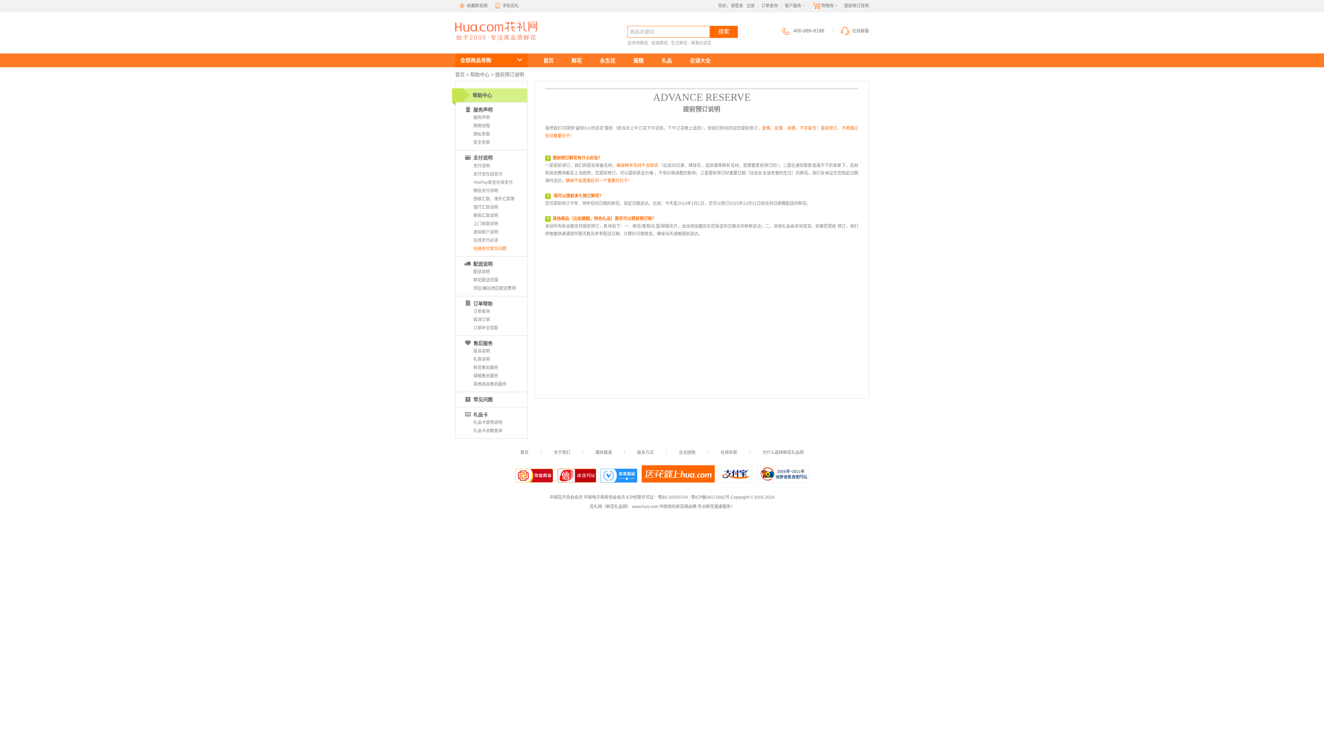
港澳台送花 (701, 43)
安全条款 (481, 142)
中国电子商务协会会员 (604, 497)
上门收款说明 (485, 223)
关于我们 (562, 452)
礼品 (667, 60)
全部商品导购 (475, 60)
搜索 (723, 31)
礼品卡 (480, 414)
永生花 (607, 60)
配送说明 (483, 264)
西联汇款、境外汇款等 (494, 199)
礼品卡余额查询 (487, 430)
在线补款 (729, 452)
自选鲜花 (659, 43)
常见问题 (483, 399)
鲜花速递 (480, 43)
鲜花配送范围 (485, 280)
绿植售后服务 (485, 376)
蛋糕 (638, 60)
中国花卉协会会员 (566, 497)
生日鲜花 (679, 43)
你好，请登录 (730, 5)
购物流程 (481, 125)
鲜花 (577, 60)
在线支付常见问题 (489, 248)
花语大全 (700, 60)
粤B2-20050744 (673, 497)
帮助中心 (480, 74)
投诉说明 (481, 351)
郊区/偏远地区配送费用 (494, 288)
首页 (548, 60)
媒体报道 (603, 452)
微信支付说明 (485, 190)
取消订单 (481, 319)
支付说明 (483, 157)
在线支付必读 (485, 240)
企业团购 (687, 452)
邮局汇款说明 (485, 215)
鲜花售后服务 (485, 367)
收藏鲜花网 (477, 5)
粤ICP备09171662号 (710, 497)
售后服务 (483, 343)
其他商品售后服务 (489, 384)
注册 (750, 5)
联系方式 (645, 452)
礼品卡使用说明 (487, 422)
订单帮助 (483, 303)
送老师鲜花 (638, 43)
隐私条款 (481, 134)
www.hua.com (645, 506)
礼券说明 (481, 359)
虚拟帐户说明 (485, 232)
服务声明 (481, 117)
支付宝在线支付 (487, 174)
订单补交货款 (485, 328)
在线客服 (860, 31)
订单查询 (769, 5)
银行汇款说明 (485, 207)
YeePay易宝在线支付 (493, 182)
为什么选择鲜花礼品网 (783, 452)
